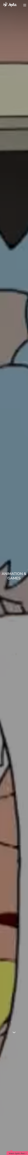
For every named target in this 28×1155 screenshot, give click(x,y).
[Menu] (24, 5)
